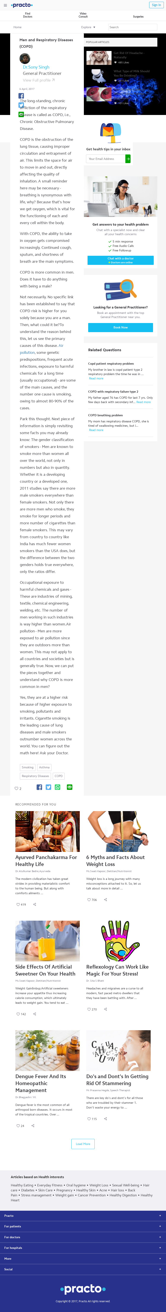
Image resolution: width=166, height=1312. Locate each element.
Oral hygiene (76, 1185)
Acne (103, 1190)
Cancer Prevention (92, 1195)
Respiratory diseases (35, 776)
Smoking (28, 767)
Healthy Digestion (123, 1195)
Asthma (44, 767)
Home (17, 27)
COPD (59, 776)
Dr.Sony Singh (36, 67)
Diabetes (27, 1190)
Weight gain (64, 1195)
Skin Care (45, 1190)
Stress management (36, 1195)
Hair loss (117, 1190)
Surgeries (138, 16)
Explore (86, 27)
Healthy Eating (22, 1185)
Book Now (120, 327)
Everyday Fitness (49, 1185)
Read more (95, 378)
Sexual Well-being (125, 1185)
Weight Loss (98, 1185)
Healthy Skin (86, 1190)
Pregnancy (64, 1190)
